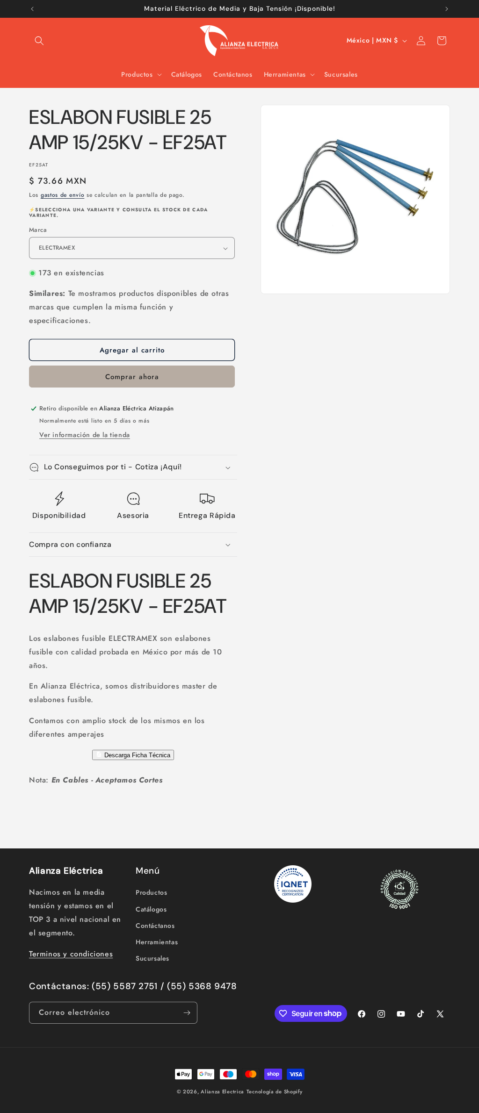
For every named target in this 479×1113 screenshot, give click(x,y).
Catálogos (151, 909)
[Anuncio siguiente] (446, 9)
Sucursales (152, 958)
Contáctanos (155, 925)
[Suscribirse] (186, 1013)
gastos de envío (63, 195)
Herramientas (157, 942)
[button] (39, 40)
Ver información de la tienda (84, 434)
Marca (38, 229)
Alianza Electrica (222, 1091)
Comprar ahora (132, 377)
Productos (151, 892)
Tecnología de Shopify (275, 1091)
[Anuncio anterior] (32, 9)
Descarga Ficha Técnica (136, 755)
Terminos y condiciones (71, 953)
